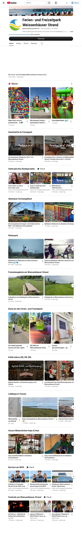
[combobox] (36, 3)
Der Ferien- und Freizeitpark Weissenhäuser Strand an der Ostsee (28, 74)
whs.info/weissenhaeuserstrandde (20, 34)
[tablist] (41, 43)
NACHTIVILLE (33, 518)
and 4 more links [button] (35, 34)
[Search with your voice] (56, 3)
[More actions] (72, 84)
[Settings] (67, 3)
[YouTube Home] (12, 3)
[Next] (73, 102)
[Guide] (3, 3)
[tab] (11, 43)
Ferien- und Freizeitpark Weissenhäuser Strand (21, 190)
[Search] (49, 3)
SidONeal (10, 518)
